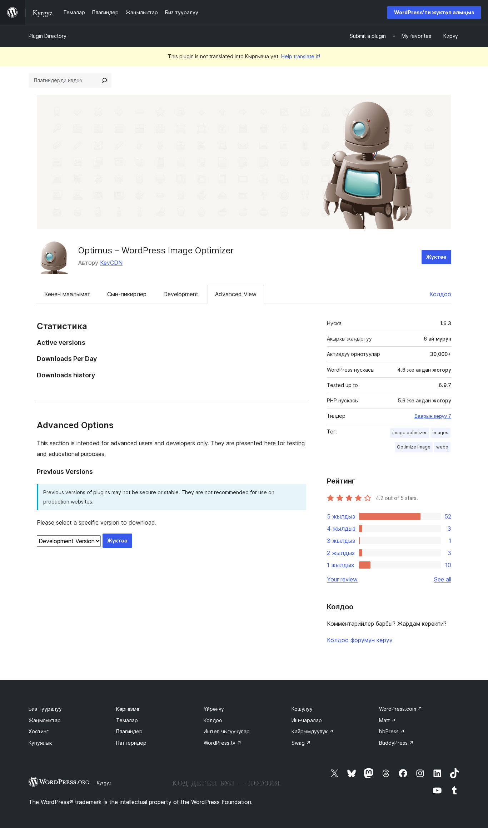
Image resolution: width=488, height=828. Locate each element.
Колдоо (440, 294)
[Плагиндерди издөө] (104, 80)
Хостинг (39, 731)
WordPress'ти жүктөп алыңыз (434, 12)
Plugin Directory (47, 36)
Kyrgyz (104, 782)
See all (442, 579)
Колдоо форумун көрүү (360, 640)
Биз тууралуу (45, 709)
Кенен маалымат (67, 294)
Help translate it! (300, 56)
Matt (387, 720)
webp (442, 447)
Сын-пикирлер (126, 294)
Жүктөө (436, 257)
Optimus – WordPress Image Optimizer (156, 250)
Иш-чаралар (307, 720)
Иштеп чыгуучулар (227, 731)
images (440, 432)
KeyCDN (111, 262)
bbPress (392, 731)
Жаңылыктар (45, 720)
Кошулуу (302, 709)
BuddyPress (396, 743)
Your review (342, 579)
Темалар (127, 720)
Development (180, 294)
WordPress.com (400, 709)
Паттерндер (131, 743)
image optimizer (409, 432)
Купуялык (40, 743)
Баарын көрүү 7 (432, 416)
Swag (301, 743)
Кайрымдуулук (313, 731)
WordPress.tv (222, 743)
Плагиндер (129, 731)
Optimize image (413, 447)
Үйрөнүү (214, 709)
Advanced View (236, 294)
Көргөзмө (127, 709)
